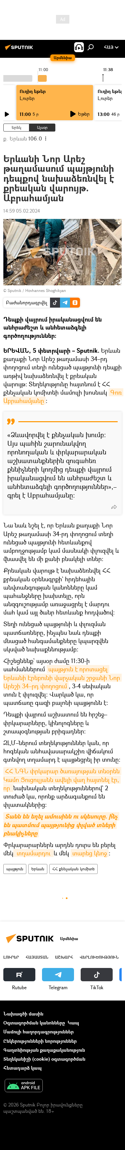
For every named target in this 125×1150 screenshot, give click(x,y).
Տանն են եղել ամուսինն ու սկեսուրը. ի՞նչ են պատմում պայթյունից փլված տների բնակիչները (61, 824)
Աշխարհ (64, 957)
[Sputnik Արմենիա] (20, 50)
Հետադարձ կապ (22, 1068)
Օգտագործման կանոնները (34, 1022)
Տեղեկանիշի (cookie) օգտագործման (44, 1059)
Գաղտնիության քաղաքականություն (44, 1050)
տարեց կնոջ (89, 853)
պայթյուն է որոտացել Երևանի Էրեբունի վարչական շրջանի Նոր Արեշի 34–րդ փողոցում (62, 677)
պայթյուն (14, 869)
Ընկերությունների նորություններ (40, 1041)
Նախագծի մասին (23, 1013)
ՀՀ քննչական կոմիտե (73, 869)
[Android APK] (23, 1086)
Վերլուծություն (99, 957)
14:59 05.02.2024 (21, 211)
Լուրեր (27, 98)
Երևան (37, 869)
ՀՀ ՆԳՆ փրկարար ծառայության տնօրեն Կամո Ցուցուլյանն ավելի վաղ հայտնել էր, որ (62, 779)
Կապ (73, 1022)
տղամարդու (33, 853)
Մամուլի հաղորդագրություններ (38, 1031)
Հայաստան (37, 957)
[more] (114, 507)
